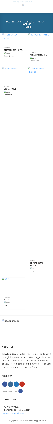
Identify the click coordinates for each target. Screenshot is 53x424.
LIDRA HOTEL (10, 89)
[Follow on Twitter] (39, 2)
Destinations (13, 22)
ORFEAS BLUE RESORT (36, 264)
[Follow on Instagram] (36, 2)
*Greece (29, 22)
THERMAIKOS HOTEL (13, 50)
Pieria (40, 22)
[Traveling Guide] (26, 8)
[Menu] (4, 8)
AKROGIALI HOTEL (38, 55)
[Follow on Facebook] (34, 2)
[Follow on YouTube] (41, 2)
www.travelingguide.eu (13, 413)
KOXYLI (7, 299)
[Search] (50, 8)
